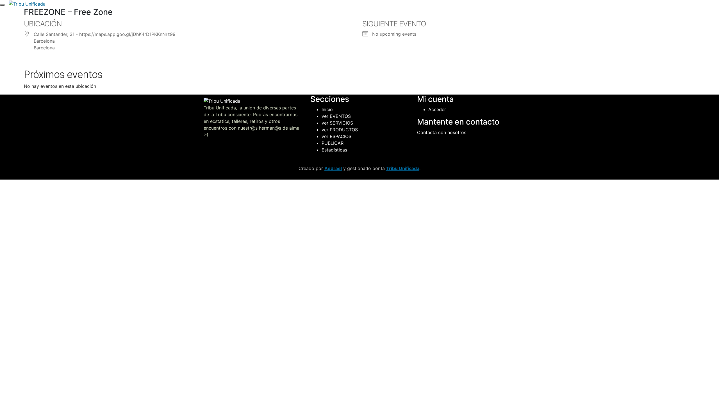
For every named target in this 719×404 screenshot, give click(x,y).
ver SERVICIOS (337, 123)
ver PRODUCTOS (340, 129)
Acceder (437, 109)
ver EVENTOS (336, 116)
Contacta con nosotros (441, 132)
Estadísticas (334, 150)
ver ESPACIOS (336, 136)
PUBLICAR (332, 143)
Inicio (327, 109)
